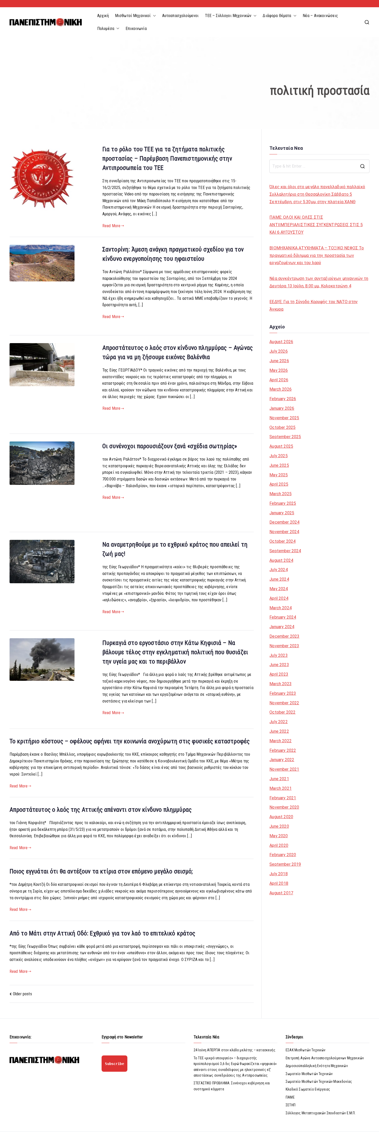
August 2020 (281, 816)
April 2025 (278, 484)
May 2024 (278, 588)
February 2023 (282, 693)
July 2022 (278, 721)
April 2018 (278, 883)
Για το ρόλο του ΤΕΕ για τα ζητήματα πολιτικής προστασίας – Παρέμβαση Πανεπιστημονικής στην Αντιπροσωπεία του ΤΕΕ (167, 158)
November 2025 (284, 417)
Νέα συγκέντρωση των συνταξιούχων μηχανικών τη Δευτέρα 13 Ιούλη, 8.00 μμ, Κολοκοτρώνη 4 (318, 282)
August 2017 (281, 892)
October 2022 (282, 712)
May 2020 (278, 835)
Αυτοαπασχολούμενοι (180, 15)
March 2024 (280, 607)
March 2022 (280, 740)
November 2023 (284, 645)
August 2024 (281, 560)
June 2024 (279, 579)
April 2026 (278, 379)
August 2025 (281, 446)
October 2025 (282, 427)
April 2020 (278, 845)
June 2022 (279, 731)
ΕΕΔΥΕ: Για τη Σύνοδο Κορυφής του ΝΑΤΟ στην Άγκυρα (313, 305)
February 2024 (282, 617)
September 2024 (285, 550)
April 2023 (278, 674)
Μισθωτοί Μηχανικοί (133, 15)
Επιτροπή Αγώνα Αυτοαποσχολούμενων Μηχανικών (325, 1058)
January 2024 (281, 626)
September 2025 (285, 436)
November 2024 (284, 531)
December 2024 (284, 522)
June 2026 (279, 360)
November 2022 (284, 702)
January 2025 (281, 512)
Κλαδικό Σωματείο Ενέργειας (308, 1089)
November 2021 (284, 769)
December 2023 (284, 636)
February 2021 (282, 797)
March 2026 (280, 389)
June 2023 (279, 664)
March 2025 (280, 493)
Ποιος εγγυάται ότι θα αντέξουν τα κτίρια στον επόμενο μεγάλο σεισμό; (101, 871)
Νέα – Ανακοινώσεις (320, 15)
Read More (111, 225)
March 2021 (280, 788)
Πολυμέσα (105, 28)
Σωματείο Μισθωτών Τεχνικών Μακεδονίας (319, 1081)
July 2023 (278, 655)
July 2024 (278, 569)
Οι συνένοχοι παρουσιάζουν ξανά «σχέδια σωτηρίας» (169, 446)
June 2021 (279, 778)
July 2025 (278, 455)
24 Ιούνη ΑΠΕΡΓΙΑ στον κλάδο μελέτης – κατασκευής (234, 1050)
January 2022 (281, 759)
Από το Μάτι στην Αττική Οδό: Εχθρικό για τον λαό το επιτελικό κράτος (102, 933)
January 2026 (281, 408)
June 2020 (279, 826)
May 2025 (278, 474)
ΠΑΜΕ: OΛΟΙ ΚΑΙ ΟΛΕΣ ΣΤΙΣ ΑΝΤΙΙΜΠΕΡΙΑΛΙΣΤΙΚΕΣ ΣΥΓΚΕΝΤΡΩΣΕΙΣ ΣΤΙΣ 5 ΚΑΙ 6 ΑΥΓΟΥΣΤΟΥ (315, 225)
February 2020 (282, 854)
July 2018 (278, 873)
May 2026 (278, 370)
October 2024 (282, 541)
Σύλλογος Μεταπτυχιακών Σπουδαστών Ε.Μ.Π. (321, 1113)
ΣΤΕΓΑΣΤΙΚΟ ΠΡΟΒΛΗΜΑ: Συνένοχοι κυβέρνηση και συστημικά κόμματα (232, 1086)
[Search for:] (319, 166)
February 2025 (282, 503)
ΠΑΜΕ (290, 1097)
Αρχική (103, 15)
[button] (153, 15)
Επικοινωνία (136, 28)
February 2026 (282, 398)
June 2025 (279, 465)
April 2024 (278, 598)
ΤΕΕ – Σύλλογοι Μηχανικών (228, 15)
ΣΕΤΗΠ (290, 1105)
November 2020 (284, 807)
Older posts (22, 993)
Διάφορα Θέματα (277, 15)
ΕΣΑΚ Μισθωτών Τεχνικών (306, 1050)
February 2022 (282, 750)
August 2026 (281, 341)
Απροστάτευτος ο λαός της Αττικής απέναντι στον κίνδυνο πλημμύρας (101, 809)
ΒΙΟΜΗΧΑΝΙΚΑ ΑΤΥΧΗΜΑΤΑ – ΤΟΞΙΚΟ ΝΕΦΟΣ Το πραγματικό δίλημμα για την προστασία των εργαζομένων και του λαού (316, 255)
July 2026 (278, 351)
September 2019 (285, 864)
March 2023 (280, 683)
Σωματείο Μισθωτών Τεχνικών (309, 1074)
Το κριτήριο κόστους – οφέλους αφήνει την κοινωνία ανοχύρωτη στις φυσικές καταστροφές (130, 741)
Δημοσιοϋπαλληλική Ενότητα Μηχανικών (317, 1066)
